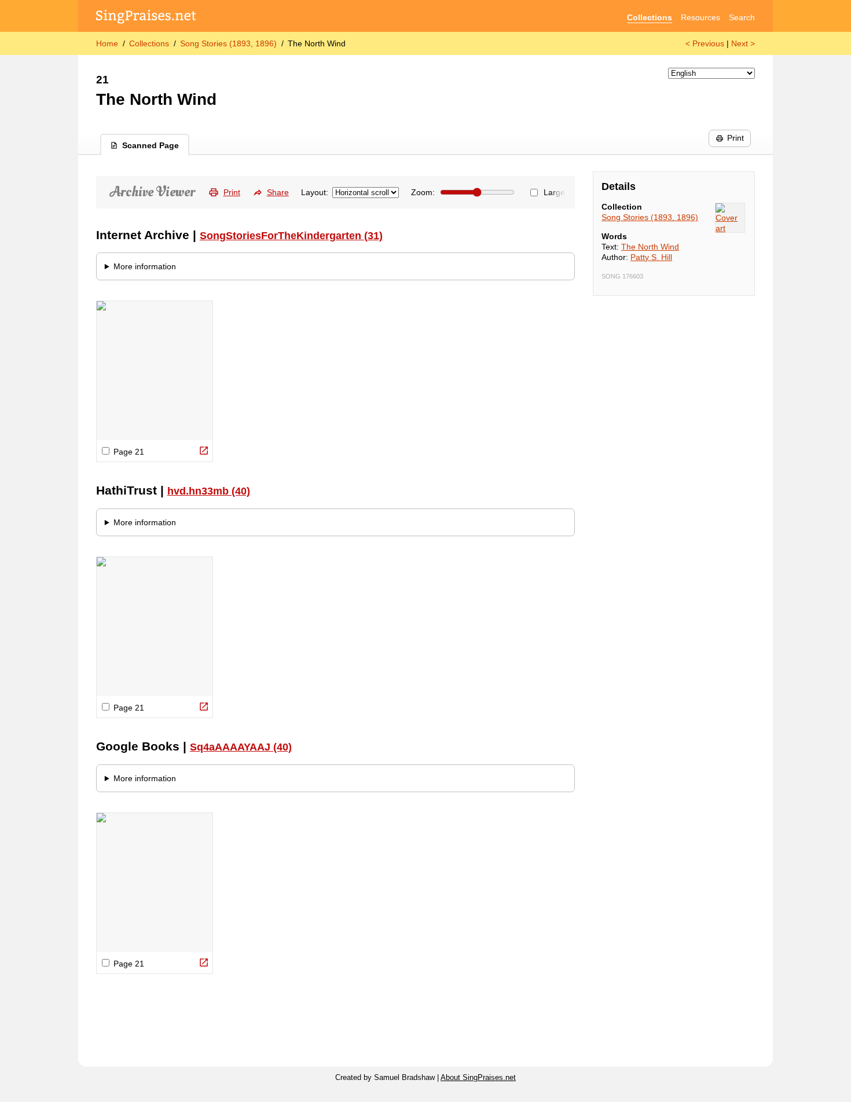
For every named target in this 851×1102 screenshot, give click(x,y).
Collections (649, 17)
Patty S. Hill (651, 257)
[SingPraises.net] (146, 18)
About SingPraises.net (478, 1078)
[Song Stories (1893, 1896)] (730, 218)
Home (107, 43)
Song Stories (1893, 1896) (228, 43)
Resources (700, 17)
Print (735, 137)
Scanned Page (150, 145)
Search (742, 17)
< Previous (704, 43)
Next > (743, 43)
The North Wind (650, 246)
